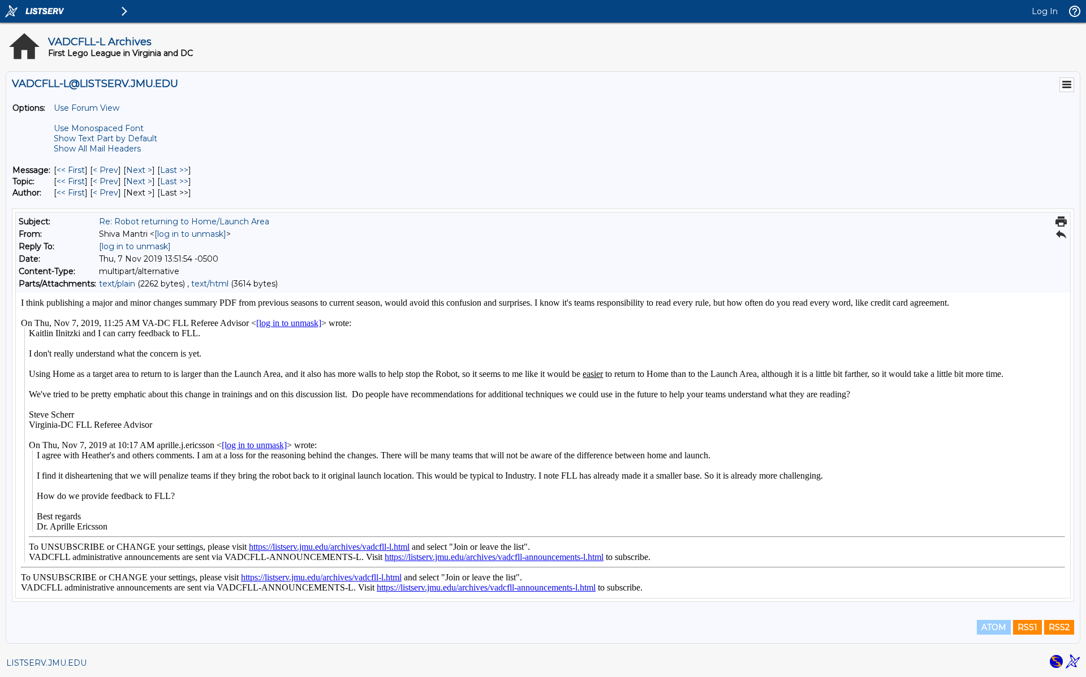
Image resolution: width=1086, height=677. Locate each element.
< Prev (105, 170)
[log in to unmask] (190, 234)
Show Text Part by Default (105, 138)
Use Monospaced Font (99, 128)
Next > (139, 170)
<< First (71, 170)
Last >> (174, 170)
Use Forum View (86, 108)
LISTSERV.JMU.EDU (46, 663)
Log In (1045, 11)
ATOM (993, 627)
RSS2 (1059, 627)
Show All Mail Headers (97, 149)
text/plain (117, 284)
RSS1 (1027, 627)
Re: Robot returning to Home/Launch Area (184, 221)
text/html (210, 284)
